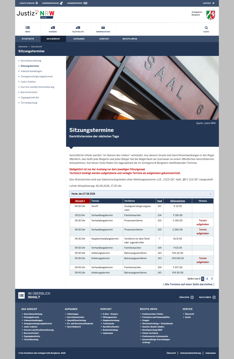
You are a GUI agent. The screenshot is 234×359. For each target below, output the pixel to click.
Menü (27, 32)
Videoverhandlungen (31, 71)
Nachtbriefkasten (111, 327)
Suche (206, 32)
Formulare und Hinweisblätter (156, 317)
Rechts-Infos (130, 39)
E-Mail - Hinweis (110, 314)
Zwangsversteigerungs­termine (37, 76)
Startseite (28, 39)
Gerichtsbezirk (74, 327)
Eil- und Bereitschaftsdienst (80, 323)
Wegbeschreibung (111, 320)
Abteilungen (72, 314)
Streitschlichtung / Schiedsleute (157, 323)
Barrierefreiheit (74, 3)
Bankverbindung (110, 330)
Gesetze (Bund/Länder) (153, 327)
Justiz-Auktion (28, 81)
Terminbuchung (103, 32)
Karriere (53, 32)
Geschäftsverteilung (76, 320)
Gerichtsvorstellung (31, 60)
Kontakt (207, 3)
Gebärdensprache (50, 3)
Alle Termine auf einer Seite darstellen (189, 284)
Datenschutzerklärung (190, 353)
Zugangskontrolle (30, 97)
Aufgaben (78, 39)
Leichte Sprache (27, 3)
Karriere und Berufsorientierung (37, 87)
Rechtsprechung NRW (152, 330)
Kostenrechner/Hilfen (152, 314)
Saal (159, 200)
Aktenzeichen (177, 200)
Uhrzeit (79, 200)
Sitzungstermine (30, 66)
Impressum (108, 333)
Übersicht (189, 314)
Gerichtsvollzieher (75, 317)
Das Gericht (53, 39)
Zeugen (145, 320)
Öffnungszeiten (110, 317)
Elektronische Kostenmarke (155, 336)
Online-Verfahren (150, 333)
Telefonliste (78, 32)
